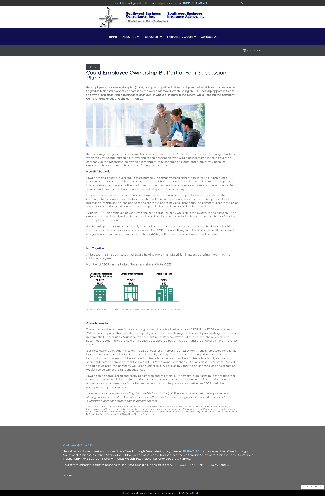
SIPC (196, 451)
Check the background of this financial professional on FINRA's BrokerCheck (161, 3)
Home (112, 37)
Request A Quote (180, 37)
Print (93, 67)
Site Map (68, 475)
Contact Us (209, 37)
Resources (151, 37)
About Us (129, 37)
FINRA (187, 451)
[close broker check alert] (242, 3)
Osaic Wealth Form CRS (78, 445)
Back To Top (311, 486)
